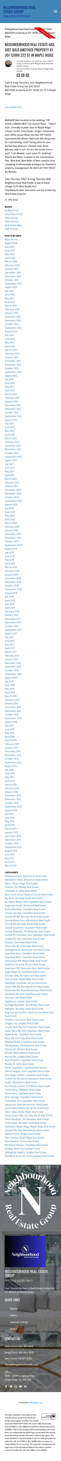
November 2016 (13, 666)
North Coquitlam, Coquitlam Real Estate (25, 1067)
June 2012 (10, 854)
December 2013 (13, 795)
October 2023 (12, 368)
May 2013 (9, 821)
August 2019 (11, 548)
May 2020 (9, 515)
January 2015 (11, 747)
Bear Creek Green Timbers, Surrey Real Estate (29, 894)
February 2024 (12, 353)
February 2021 (12, 482)
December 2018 (13, 578)
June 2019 (10, 556)
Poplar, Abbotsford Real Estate (21, 1082)
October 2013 (11, 803)
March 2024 (11, 350)
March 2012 (11, 865)
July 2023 (9, 379)
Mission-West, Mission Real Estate (22, 1053)
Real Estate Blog (13, 225)
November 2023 (13, 364)
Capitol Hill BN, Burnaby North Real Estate (27, 916)
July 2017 (9, 637)
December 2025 (13, 272)
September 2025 (13, 283)
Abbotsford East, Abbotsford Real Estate (26, 876)
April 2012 (10, 862)
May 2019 (9, 560)
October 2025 (12, 280)
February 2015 (12, 744)
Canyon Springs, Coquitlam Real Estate (25, 913)
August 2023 (11, 375)
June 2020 (10, 512)
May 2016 (9, 688)
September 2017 (13, 630)
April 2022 (10, 434)
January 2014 (11, 792)
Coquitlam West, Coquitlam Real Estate (25, 957)
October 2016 (12, 670)
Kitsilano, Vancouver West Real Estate (24, 1019)
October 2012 (11, 843)
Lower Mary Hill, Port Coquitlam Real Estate (27, 1031)
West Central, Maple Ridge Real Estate (24, 1137)
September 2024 (13, 328)
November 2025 (13, 276)
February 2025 (12, 309)
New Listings (11, 218)
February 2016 (12, 700)
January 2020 (11, 530)
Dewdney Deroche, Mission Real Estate (25, 964)
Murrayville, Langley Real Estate (21, 1056)
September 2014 (13, 762)
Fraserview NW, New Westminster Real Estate (28, 990)
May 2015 (9, 733)
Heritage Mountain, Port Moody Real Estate (27, 1005)
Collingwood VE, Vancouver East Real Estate (27, 950)
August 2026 (11, 243)
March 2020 (11, 523)
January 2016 (11, 703)
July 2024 (9, 335)
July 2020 (9, 508)
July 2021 (9, 464)
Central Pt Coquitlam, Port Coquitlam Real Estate (30, 935)
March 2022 (11, 438)
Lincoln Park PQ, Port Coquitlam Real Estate (27, 1027)
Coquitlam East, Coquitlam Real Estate (24, 953)
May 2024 (9, 342)
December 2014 (13, 751)
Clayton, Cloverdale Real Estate (21, 942)
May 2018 (9, 604)
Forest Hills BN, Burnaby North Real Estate (27, 986)
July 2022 (9, 423)
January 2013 (11, 832)
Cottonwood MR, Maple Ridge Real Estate (26, 960)
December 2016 (13, 663)
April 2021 (10, 475)
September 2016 (13, 674)
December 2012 (13, 836)
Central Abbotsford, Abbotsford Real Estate (27, 920)
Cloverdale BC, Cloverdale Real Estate (24, 946)
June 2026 (10, 250)
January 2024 (11, 357)
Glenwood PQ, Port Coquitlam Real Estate (26, 994)
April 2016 (10, 692)
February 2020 (12, 526)
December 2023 (13, 361)
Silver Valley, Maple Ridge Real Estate (24, 1112)
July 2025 (9, 291)
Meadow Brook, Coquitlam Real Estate (24, 1041)
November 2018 (13, 582)
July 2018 (9, 596)
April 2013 (10, 825)
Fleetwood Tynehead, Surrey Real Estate (26, 983)
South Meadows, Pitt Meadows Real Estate (27, 1119)
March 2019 (11, 567)
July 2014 (9, 769)
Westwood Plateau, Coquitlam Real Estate (26, 1145)
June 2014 (10, 773)
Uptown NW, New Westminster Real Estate (27, 1130)
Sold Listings (11, 229)
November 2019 (13, 538)
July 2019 (9, 552)
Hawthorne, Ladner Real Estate (21, 1001)
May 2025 (9, 298)
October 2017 (11, 626)
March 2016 (11, 696)
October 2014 (12, 758)
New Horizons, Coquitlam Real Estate (24, 1060)
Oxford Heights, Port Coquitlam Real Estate (27, 1071)
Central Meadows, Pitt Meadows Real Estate (27, 931)
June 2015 (10, 729)
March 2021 (11, 479)
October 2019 (12, 541)
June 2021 (10, 467)
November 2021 (13, 449)
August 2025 (11, 287)
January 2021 (11, 486)
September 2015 (13, 718)
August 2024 (11, 331)
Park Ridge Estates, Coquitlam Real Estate (27, 1075)
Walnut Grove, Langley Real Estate (22, 1134)
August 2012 (11, 851)
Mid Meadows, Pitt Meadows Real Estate (26, 1045)
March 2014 (11, 784)
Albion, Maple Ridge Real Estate (21, 883)
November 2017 (13, 622)
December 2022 (13, 405)
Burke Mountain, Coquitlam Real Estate (25, 909)
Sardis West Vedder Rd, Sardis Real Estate (27, 1108)
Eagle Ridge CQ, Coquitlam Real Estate (24, 972)
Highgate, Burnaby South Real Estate (24, 1008)
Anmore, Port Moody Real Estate (22, 887)
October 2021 (11, 453)
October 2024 (12, 324)
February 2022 (12, 442)
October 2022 (12, 412)
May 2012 (9, 858)
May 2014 (9, 777)
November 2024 (13, 320)
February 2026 (12, 265)
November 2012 (13, 839)
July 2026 (9, 247)
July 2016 (9, 681)
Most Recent (11, 239)
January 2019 (11, 574)
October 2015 (11, 714)
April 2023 (10, 390)
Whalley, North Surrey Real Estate (22, 1148)
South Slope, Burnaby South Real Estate (25, 1123)
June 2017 (10, 641)
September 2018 (13, 589)
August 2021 (11, 460)
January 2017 (11, 659)
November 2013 (13, 799)
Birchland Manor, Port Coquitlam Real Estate (28, 902)
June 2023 (10, 383)
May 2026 (9, 254)
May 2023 (9, 386)
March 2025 (11, 305)
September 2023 (13, 372)
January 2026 (11, 269)
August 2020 (11, 504)
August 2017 (11, 633)
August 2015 (11, 722)
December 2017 (13, 619)
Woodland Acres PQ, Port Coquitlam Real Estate (29, 1156)
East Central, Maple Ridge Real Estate (24, 979)
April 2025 (10, 302)
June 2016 (10, 685)
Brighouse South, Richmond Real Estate (25, 905)
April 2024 (10, 346)
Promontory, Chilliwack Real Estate (23, 1089)
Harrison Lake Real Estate (18, 997)
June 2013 (10, 817)
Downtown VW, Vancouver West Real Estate (27, 968)
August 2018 (11, 593)
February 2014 (12, 788)
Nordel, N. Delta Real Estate (19, 1064)
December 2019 (13, 534)
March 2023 (11, 394)
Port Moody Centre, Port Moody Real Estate (27, 1086)
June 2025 (10, 294)
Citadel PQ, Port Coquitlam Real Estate (25, 938)
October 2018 (12, 585)
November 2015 (13, 711)
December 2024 (13, 316)
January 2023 (11, 401)
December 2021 (13, 445)
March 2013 (11, 828)
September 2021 (13, 456)
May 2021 (9, 471)
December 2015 (13, 707)
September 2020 (13, 501)
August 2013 (11, 810)
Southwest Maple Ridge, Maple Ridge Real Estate (30, 1126)
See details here (13, 107)
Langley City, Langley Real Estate (22, 1023)
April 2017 (10, 648)
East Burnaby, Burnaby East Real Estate (25, 975)
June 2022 (10, 427)
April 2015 (10, 736)
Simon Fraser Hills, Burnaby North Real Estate (29, 1115)
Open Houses (12, 221)
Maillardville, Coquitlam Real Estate (23, 1034)
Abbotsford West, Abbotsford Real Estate (26, 879)
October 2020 (12, 497)
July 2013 (9, 814)
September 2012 (13, 847)
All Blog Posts (12, 210)
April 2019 (10, 563)
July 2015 (9, 725)
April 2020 (10, 519)
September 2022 (13, 416)
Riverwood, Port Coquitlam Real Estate (25, 1100)
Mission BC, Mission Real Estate (21, 1049)
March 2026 (11, 261)
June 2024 (10, 339)
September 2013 (13, 806)
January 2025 (11, 313)
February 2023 (12, 397)
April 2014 (10, 781)
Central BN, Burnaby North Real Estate (25, 924)
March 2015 (11, 740)
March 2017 (11, 652)
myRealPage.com (35, 1403)
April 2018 (10, 607)
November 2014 (13, 755)
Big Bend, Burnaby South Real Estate (24, 898)
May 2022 (9, 431)
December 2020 (13, 490)
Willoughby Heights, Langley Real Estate (25, 1152)
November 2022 (13, 409)
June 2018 (10, 600)
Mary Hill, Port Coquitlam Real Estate (24, 1038)
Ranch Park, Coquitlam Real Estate (23, 1093)
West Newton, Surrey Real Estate (22, 1141)
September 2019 (13, 545)
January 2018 (11, 615)
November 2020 (13, 493)
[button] (6, 1386)
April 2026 (10, 258)
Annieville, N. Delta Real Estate (21, 891)
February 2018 (12, 611)
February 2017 (12, 655)
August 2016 (11, 677)
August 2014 (11, 766)
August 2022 (11, 420)
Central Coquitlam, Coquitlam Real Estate (26, 927)
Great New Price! (13, 214)
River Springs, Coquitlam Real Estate (24, 1097)
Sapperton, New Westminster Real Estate (26, 1104)
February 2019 (12, 571)
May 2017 (9, 644)
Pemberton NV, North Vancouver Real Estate (28, 1078)
